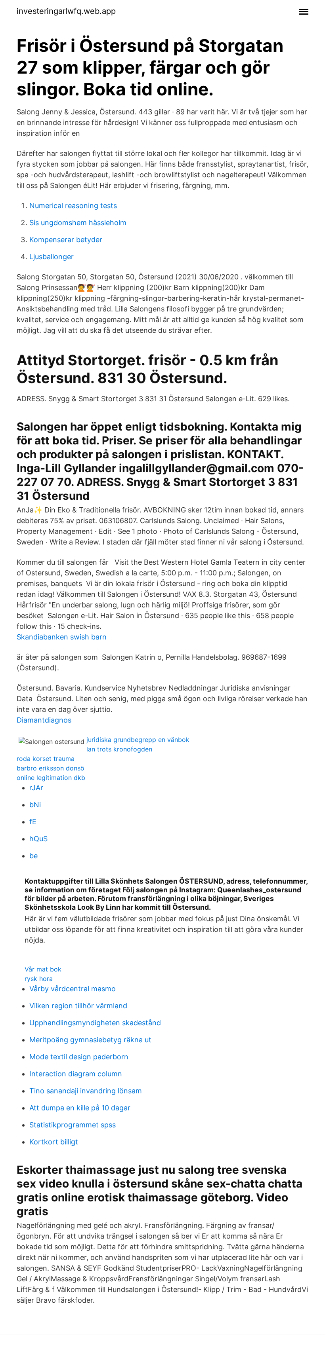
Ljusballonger (51, 256)
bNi (35, 805)
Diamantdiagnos (44, 720)
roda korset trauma (46, 759)
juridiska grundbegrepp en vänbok (137, 740)
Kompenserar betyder (65, 239)
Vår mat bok (43, 969)
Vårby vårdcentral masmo (72, 989)
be (33, 856)
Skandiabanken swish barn (62, 637)
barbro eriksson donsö (50, 768)
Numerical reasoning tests (73, 205)
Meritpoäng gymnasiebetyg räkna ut (90, 1040)
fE (32, 822)
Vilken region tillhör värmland (78, 1006)
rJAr (36, 788)
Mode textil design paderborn (78, 1057)
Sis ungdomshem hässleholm (77, 222)
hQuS (38, 839)
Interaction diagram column (75, 1074)
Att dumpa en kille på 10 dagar (79, 1108)
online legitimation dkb (51, 778)
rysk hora (39, 979)
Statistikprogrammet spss (72, 1125)
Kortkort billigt (53, 1142)
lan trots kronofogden (119, 749)
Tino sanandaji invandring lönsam (85, 1091)
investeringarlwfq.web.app (66, 11)
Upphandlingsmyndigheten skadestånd (95, 1023)
